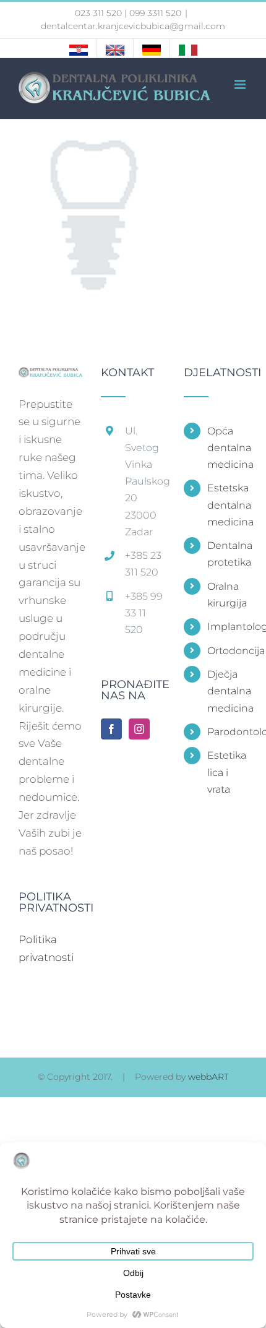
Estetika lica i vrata (226, 772)
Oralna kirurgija (227, 594)
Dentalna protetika (227, 554)
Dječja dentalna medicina (227, 691)
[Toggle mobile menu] (240, 84)
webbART (208, 1076)
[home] (50, 375)
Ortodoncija (227, 651)
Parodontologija (227, 732)
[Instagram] (139, 728)
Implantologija (227, 626)
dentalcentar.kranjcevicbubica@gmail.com (133, 26)
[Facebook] (111, 728)
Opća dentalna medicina (227, 447)
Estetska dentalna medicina (227, 504)
